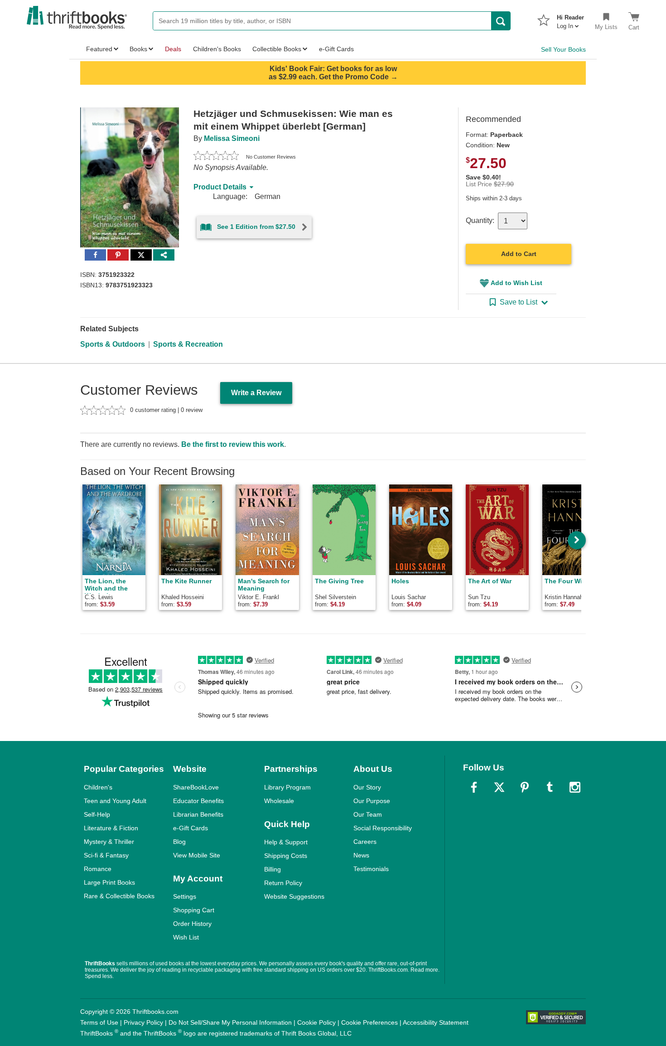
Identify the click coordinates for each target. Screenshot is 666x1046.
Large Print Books (109, 882)
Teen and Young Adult (115, 800)
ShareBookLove (196, 787)
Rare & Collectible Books (119, 896)
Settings (184, 896)
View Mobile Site (196, 855)
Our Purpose (371, 800)
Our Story (367, 787)
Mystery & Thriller (109, 841)
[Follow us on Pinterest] (525, 787)
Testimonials (371, 868)
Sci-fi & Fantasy (106, 855)
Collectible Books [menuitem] (276, 49)
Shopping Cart (193, 910)
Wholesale (279, 800)
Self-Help (97, 814)
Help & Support (286, 842)
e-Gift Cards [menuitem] (336, 49)
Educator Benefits (198, 800)
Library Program (287, 787)
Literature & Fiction (111, 828)
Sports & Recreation (188, 344)
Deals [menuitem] (173, 49)
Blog (179, 841)
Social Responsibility (382, 828)
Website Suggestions (294, 896)
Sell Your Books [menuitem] (563, 49)
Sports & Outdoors (112, 344)
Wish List (186, 937)
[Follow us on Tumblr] (549, 787)
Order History (192, 923)
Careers (364, 841)
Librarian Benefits (198, 814)
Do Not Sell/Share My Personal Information (230, 1022)
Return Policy (283, 882)
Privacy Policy (143, 1022)
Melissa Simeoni (232, 138)
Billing (272, 869)
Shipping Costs (285, 855)
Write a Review (256, 393)
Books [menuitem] (138, 49)
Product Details (219, 187)
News (361, 855)
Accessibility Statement (435, 1022)
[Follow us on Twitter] (499, 787)
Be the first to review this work (232, 444)
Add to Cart (518, 253)
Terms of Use (99, 1022)
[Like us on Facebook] (474, 787)
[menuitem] (570, 19)
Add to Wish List (516, 282)
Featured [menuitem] (99, 49)
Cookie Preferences (369, 1022)
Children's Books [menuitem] (217, 49)
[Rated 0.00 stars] (216, 157)
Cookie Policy (316, 1022)
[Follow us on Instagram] (575, 787)
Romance (97, 868)
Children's (98, 787)
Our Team (367, 814)
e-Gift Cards (190, 828)
